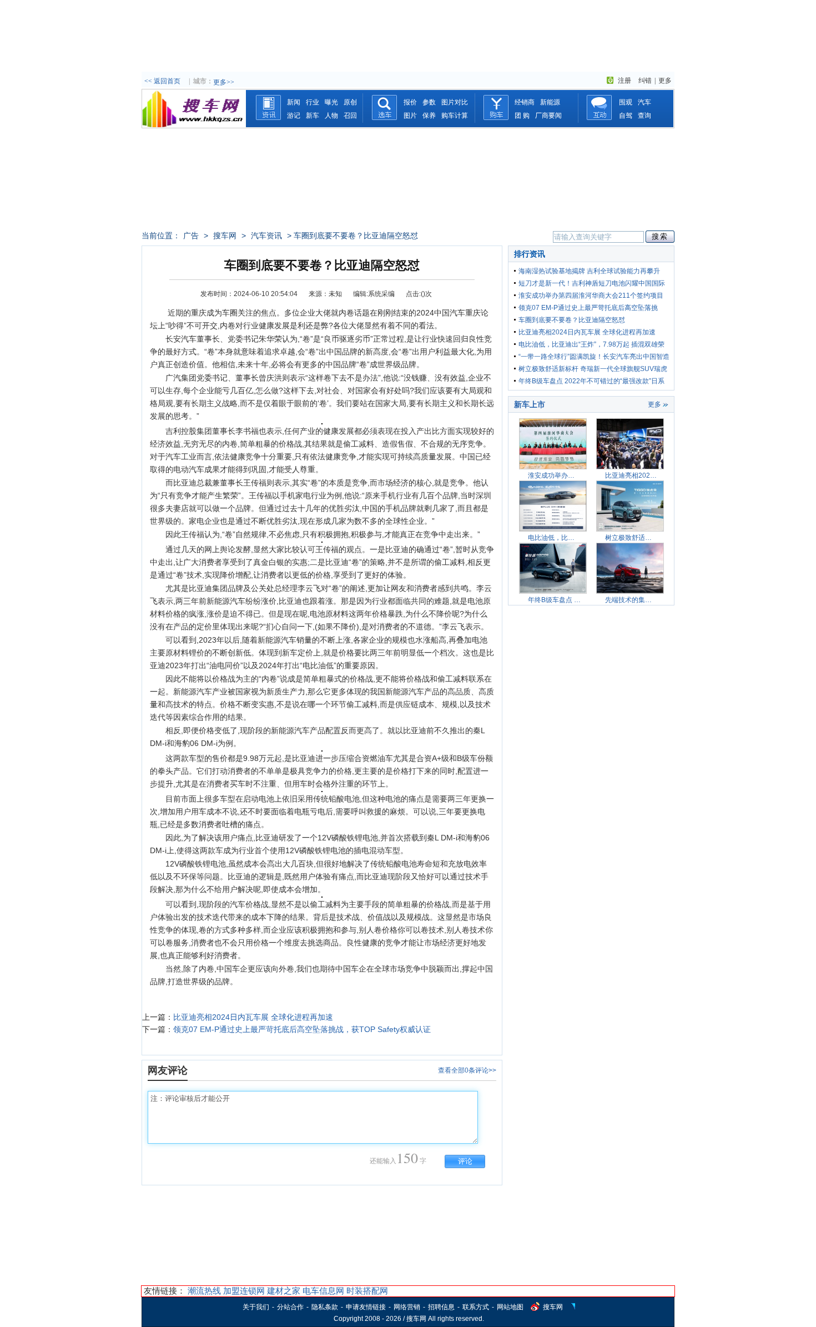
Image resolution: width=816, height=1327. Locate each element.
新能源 (550, 102)
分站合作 (290, 1307)
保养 (429, 115)
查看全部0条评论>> (467, 1070)
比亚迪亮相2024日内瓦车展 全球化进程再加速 (253, 1017)
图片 (410, 115)
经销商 (525, 102)
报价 (410, 102)
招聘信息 (441, 1307)
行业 (312, 102)
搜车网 (224, 235)
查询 (644, 115)
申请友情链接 (366, 1307)
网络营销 (407, 1307)
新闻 (293, 102)
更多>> (223, 82)
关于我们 (256, 1307)
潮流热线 (204, 1290)
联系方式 (475, 1307)
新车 (312, 115)
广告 (191, 235)
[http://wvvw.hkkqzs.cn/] (193, 125)
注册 (624, 80)
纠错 (645, 80)
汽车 (644, 102)
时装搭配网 (367, 1290)
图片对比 (454, 102)
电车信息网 (323, 1290)
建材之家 (283, 1290)
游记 (293, 115)
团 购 (522, 115)
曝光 (331, 102)
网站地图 (510, 1307)
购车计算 (454, 115)
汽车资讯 (266, 235)
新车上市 (529, 404)
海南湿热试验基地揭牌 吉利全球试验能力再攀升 (589, 271)
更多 (665, 80)
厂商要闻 (548, 115)
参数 (429, 102)
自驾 (625, 115)
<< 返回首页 (162, 81)
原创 (350, 102)
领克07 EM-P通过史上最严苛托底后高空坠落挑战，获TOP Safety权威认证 (302, 1029)
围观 (625, 102)
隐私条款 (324, 1307)
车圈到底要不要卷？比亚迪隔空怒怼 (571, 320)
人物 (331, 115)
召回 (350, 115)
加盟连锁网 (244, 1290)
